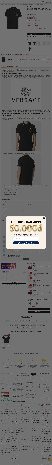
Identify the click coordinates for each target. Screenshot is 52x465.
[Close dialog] (44, 218)
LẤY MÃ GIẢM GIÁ (26, 243)
